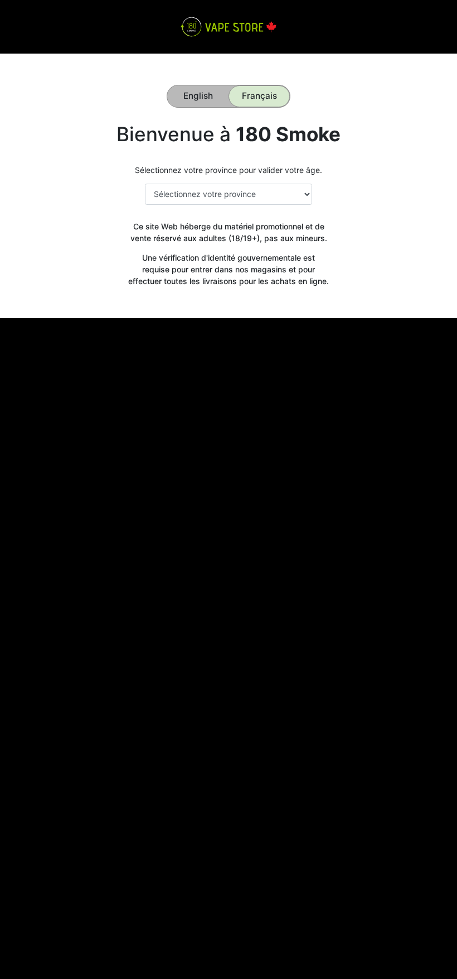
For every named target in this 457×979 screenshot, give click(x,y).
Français (259, 95)
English (198, 95)
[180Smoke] (228, 26)
